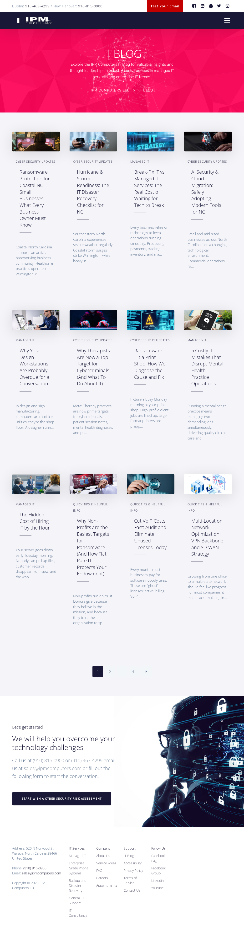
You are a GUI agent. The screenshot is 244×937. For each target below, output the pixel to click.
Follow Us (158, 848)
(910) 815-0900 (48, 760)
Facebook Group (158, 870)
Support (130, 848)
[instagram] (228, 6)
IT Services (77, 848)
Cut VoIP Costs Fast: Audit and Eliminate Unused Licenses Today (150, 534)
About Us (103, 855)
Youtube (157, 888)
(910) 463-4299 (86, 760)
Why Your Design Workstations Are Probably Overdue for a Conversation (34, 367)
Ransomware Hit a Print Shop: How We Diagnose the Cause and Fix (149, 363)
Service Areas (106, 863)
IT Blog (129, 855)
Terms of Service (130, 880)
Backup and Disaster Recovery (77, 885)
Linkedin (157, 880)
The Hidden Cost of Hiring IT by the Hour (35, 521)
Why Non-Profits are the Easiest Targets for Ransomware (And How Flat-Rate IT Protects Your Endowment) (93, 547)
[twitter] (219, 6)
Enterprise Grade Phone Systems (78, 868)
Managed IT (139, 162)
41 (134, 671)
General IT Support (76, 900)
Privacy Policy (133, 870)
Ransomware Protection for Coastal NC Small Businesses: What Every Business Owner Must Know (35, 198)
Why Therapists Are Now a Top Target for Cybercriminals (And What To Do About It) (93, 367)
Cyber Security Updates (35, 162)
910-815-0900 (90, 6)
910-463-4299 (37, 6)
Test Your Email (165, 6)
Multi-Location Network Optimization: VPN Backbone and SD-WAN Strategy (207, 537)
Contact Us (132, 890)
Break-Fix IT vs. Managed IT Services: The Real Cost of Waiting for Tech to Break (150, 188)
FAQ (99, 870)
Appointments (106, 885)
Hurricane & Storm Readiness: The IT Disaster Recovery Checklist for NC (93, 192)
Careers (102, 878)
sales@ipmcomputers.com (52, 768)
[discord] (211, 6)
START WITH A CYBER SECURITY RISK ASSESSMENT (62, 799)
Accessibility (133, 863)
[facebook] (194, 6)
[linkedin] (202, 6)
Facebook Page (158, 858)
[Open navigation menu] (227, 20)
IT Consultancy (78, 913)
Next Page (146, 671)
